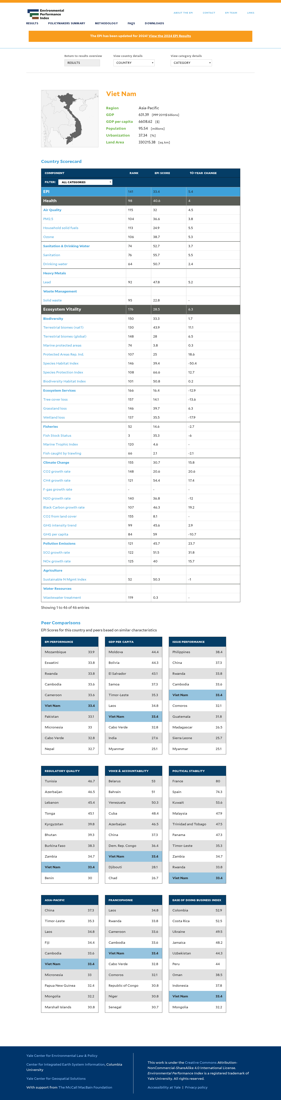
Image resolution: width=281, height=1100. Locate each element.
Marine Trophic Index (60, 444)
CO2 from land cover (60, 516)
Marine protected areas (62, 345)
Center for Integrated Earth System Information (65, 1064)
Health (50, 200)
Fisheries (50, 426)
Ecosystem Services (59, 390)
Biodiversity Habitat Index (64, 381)
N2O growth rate (57, 498)
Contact (209, 12)
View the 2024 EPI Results (170, 36)
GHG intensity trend (59, 525)
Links (250, 12)
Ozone (48, 237)
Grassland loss (55, 408)
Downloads (154, 23)
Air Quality (52, 210)
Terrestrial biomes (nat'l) (63, 327)
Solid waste (52, 300)
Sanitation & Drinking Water (66, 246)
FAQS (131, 23)
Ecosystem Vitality (62, 309)
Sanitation (51, 255)
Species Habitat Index (61, 363)
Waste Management (60, 291)
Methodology (106, 23)
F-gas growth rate (57, 489)
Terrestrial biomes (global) (64, 336)
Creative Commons (201, 1062)
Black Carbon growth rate (64, 507)
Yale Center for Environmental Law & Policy (61, 1056)
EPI (46, 191)
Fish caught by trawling (62, 453)
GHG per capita (55, 534)
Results (32, 23)
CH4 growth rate (57, 480)
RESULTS (73, 63)
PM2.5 (48, 219)
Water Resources (57, 588)
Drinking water (55, 264)
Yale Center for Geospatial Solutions (56, 1079)
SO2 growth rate (56, 552)
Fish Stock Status (57, 435)
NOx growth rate (57, 561)
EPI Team (231, 12)
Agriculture (52, 570)
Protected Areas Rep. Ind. (63, 354)
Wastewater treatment (62, 597)
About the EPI (183, 12)
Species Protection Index (63, 372)
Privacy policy (196, 1087)
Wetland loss (54, 417)
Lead (47, 282)
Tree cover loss (55, 399)
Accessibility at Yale (164, 1087)
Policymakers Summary (66, 23)
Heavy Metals (54, 273)
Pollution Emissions (59, 543)
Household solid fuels (60, 228)
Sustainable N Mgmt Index (64, 579)
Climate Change (56, 462)
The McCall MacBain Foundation (85, 1087)
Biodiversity (53, 319)
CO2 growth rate (57, 471)
